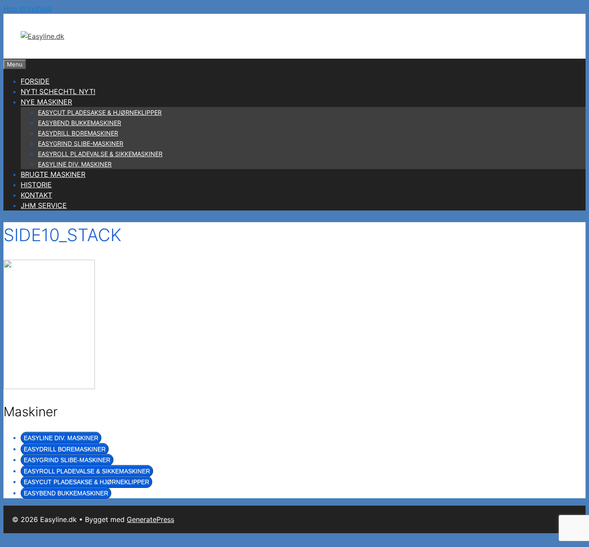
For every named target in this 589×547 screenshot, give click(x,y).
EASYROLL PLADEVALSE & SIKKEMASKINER (100, 153)
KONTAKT (36, 195)
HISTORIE (36, 184)
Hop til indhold (27, 8)
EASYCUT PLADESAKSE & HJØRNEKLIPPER (100, 112)
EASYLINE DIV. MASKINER (75, 164)
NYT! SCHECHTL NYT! (58, 91)
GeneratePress (150, 519)
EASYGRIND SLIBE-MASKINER (80, 143)
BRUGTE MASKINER (53, 174)
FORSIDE (35, 81)
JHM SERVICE (44, 205)
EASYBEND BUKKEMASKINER (79, 122)
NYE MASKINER (46, 101)
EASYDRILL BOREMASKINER (78, 133)
